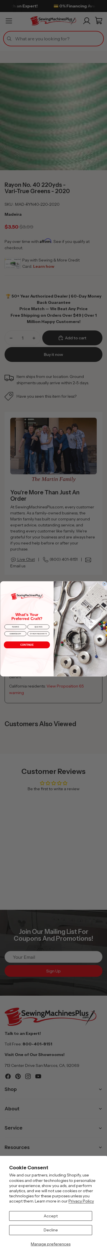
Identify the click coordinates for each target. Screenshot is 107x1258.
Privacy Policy (81, 1201)
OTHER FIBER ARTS (38, 634)
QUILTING (38, 627)
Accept (51, 1216)
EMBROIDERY (15, 634)
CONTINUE (26, 644)
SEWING (15, 627)
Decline (51, 1230)
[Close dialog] (104, 584)
